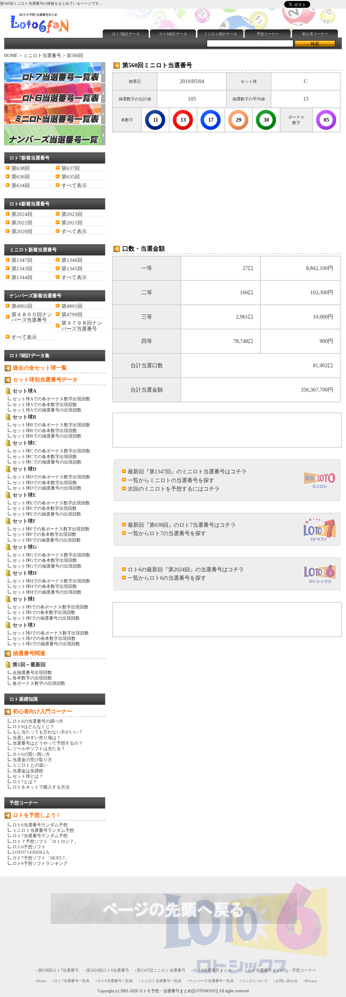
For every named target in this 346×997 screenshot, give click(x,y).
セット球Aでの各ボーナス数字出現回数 (51, 398)
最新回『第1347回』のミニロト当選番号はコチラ (187, 471)
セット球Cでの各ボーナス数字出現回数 (51, 450)
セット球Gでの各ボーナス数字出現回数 (51, 554)
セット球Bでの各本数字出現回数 (45, 430)
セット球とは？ (28, 776)
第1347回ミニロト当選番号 (161, 970)
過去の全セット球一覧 (40, 368)
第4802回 (21, 306)
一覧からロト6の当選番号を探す (167, 578)
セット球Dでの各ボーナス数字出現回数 (51, 476)
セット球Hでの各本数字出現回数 (45, 586)
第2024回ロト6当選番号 (107, 970)
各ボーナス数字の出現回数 (39, 683)
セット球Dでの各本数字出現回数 (45, 482)
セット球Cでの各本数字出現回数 (45, 456)
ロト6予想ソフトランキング (40, 863)
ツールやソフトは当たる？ (39, 748)
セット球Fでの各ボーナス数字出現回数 (51, 528)
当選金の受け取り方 (32, 759)
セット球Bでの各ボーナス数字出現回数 (51, 424)
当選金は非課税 (28, 770)
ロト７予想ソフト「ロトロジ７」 (45, 841)
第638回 (20, 168)
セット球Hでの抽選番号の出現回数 (47, 592)
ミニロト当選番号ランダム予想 (43, 830)
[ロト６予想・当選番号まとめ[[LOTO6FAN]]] (52, 34)
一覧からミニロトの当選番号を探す (171, 480)
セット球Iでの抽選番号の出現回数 (46, 618)
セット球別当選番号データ (45, 379)
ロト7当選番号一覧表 (72, 981)
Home (41, 981)
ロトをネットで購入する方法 (41, 787)
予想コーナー (267, 34)
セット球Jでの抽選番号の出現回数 (46, 643)
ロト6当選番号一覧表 (115, 981)
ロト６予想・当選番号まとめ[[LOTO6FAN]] (178, 991)
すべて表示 (74, 185)
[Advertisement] (179, 56)
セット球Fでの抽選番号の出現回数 (47, 540)
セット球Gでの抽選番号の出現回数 (47, 566)
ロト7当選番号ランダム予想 (40, 835)
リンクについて (255, 981)
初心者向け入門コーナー (42, 711)
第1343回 (21, 268)
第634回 (20, 185)
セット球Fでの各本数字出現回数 (44, 534)
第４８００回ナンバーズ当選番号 (31, 317)
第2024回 (21, 214)
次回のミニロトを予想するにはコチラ (174, 488)
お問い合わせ (286, 981)
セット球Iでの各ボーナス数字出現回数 (51, 606)
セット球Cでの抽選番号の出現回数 (47, 462)
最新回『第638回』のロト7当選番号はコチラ (182, 525)
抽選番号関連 (29, 653)
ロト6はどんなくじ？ (33, 726)
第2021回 (71, 222)
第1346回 (71, 260)
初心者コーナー (315, 34)
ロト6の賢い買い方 (31, 754)
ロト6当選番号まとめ (212, 970)
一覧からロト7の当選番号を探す (167, 533)
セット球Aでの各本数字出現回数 (45, 404)
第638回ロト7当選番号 (58, 970)
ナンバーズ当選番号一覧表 (211, 981)
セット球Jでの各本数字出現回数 (44, 638)
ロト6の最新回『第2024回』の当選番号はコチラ (186, 569)
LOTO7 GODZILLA (31, 852)
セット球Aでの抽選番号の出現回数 (47, 410)
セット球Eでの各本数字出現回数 (45, 508)
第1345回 (71, 268)
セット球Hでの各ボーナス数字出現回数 (51, 580)
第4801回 (71, 306)
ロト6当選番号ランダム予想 (40, 824)
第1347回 (21, 260)
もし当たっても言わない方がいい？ (48, 731)
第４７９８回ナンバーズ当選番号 (81, 325)
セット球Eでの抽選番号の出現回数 (47, 514)
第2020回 (21, 231)
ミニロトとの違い (30, 765)
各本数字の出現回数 (32, 677)
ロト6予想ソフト (29, 846)
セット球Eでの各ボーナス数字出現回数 (51, 502)
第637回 (70, 168)
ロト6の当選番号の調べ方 (38, 721)
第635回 (70, 176)
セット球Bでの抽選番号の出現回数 (47, 436)
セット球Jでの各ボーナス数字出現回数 (51, 632)
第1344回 (21, 277)
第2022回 (21, 222)
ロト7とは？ (25, 781)
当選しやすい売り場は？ (37, 737)
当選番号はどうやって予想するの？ (48, 743)
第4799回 (71, 314)
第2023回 (71, 214)
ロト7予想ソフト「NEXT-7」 (41, 858)
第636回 (20, 176)
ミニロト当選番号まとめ (262, 970)
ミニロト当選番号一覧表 (161, 981)
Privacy (311, 981)
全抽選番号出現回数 (32, 672)
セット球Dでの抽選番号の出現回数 (47, 488)
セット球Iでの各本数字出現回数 (44, 612)
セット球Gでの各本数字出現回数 (45, 560)
